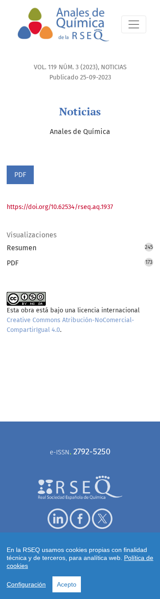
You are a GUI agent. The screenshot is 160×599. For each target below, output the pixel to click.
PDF (20, 174)
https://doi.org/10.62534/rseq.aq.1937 (60, 207)
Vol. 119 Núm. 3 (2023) (66, 67)
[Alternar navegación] (133, 24)
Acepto (66, 584)
